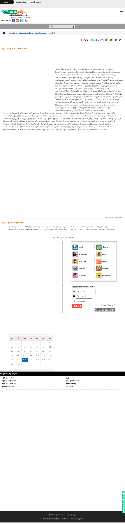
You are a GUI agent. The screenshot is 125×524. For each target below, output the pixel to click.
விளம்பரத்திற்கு (21, 2)
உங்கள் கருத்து (36, 2)
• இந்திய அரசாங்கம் (9, 383)
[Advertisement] (63, 56)
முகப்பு (6, 2)
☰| (122, 11)
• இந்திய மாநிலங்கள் (9, 381)
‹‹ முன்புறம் (109, 217)
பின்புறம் (56, 237)
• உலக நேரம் (69, 386)
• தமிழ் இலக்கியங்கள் (72, 381)
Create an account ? (105, 310)
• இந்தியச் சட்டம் (70, 378)
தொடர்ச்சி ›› (119, 217)
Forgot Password (107, 305)
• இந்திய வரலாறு (70, 383)
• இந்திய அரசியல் (8, 378)
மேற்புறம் (71, 237)
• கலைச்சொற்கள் (8, 386)
